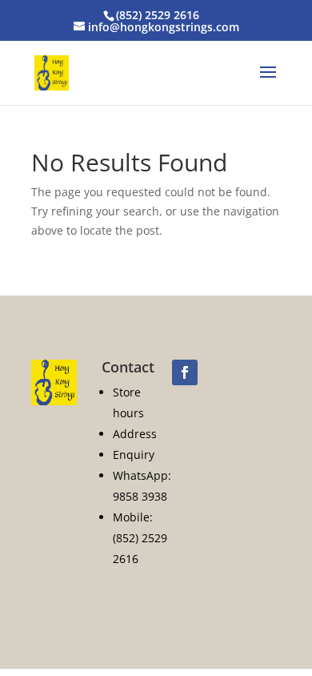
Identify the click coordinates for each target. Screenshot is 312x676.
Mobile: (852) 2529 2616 (140, 537)
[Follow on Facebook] (185, 372)
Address (135, 433)
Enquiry (133, 454)
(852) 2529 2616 (157, 14)
